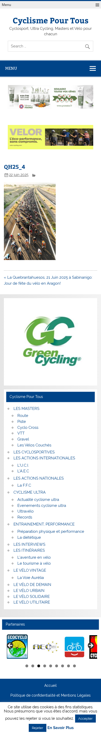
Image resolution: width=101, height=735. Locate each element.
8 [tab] (68, 665)
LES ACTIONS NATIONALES (38, 478)
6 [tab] (56, 665)
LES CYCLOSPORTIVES (34, 452)
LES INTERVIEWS (29, 544)
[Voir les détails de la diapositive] (17, 647)
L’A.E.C (23, 471)
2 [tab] (32, 665)
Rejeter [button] (37, 728)
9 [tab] (74, 665)
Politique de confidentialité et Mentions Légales (50, 695)
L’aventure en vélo (34, 557)
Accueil (50, 686)
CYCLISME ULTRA (29, 492)
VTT (21, 433)
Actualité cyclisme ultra (38, 499)
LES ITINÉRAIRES (29, 550)
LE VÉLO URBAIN (29, 590)
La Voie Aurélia (30, 577)
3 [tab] (38, 665)
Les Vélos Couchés (34, 445)
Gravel (23, 439)
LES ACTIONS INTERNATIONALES (44, 458)
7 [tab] (62, 665)
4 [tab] (44, 665)
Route (22, 415)
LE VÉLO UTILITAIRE (31, 602)
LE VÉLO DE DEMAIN (32, 584)
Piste (21, 421)
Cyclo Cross (27, 427)
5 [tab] (50, 665)
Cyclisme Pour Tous (51, 20)
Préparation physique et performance (50, 531)
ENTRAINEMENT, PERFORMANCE (44, 524)
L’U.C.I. (23, 465)
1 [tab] (26, 665)
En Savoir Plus (60, 728)
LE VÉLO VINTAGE (29, 570)
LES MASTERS (26, 408)
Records (24, 517)
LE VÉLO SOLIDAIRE (31, 596)
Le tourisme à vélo (34, 563)
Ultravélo (25, 511)
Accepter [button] (85, 718)
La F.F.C (24, 485)
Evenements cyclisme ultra (41, 505)
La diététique (29, 537)
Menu (6, 5)
